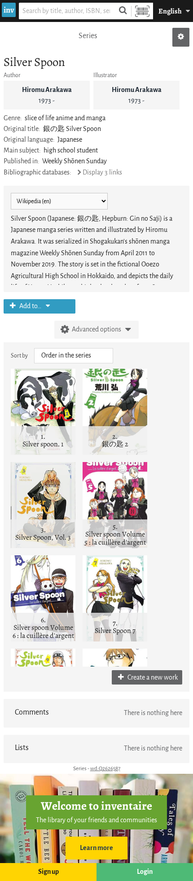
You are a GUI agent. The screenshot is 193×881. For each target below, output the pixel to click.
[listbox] (73, 355)
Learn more (96, 848)
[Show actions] (180, 37)
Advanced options (96, 329)
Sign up (48, 872)
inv (9, 9)
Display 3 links (102, 172)
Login (145, 872)
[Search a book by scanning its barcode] (142, 11)
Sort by (19, 355)
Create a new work (152, 677)
